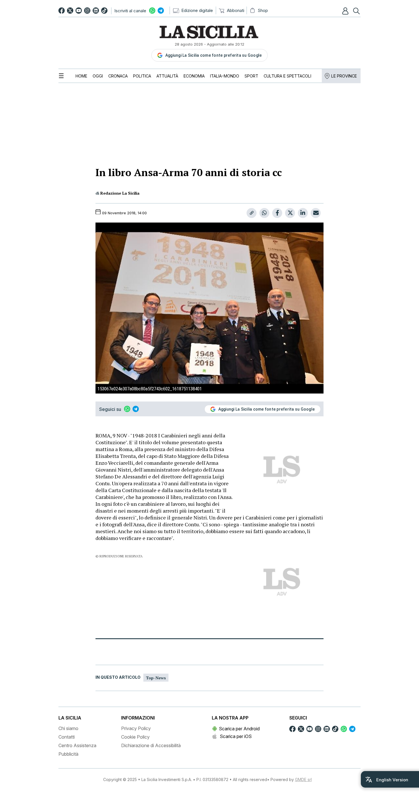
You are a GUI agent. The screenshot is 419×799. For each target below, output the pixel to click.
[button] (346, 11)
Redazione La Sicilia (119, 193)
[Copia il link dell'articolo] (252, 213)
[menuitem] (81, 76)
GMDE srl (303, 779)
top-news (156, 677)
